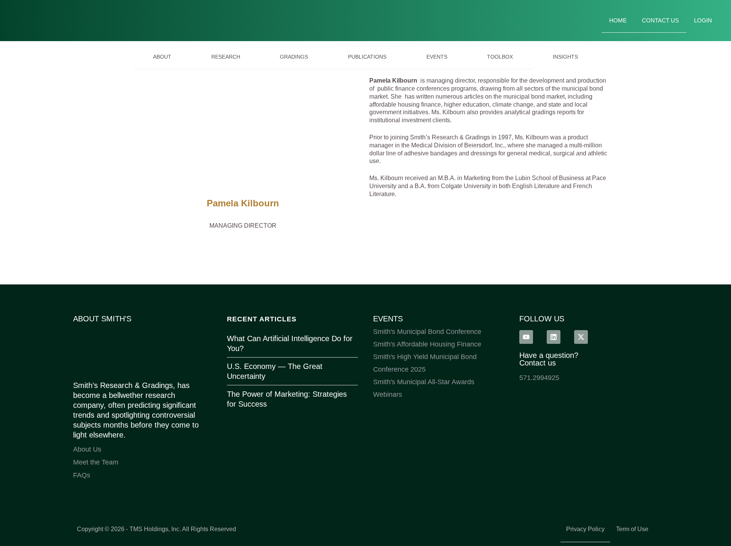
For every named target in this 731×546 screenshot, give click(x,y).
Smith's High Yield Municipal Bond (425, 357)
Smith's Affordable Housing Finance (427, 344)
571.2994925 (539, 378)
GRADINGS (294, 57)
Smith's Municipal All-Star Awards (423, 382)
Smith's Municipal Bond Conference (427, 331)
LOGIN (703, 20)
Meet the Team (95, 462)
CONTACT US (660, 20)
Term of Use (632, 529)
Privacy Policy (585, 529)
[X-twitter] (581, 337)
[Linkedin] (553, 337)
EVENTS (436, 57)
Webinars (387, 394)
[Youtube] (526, 337)
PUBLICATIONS (367, 57)
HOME (618, 20)
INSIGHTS (565, 57)
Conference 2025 (399, 369)
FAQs (81, 475)
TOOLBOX (500, 57)
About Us (87, 449)
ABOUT (162, 57)
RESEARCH (225, 57)
